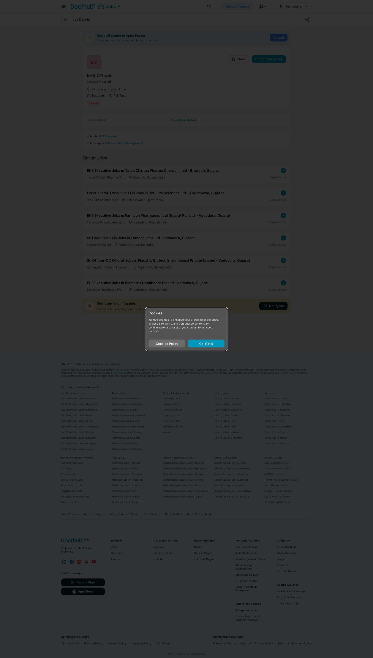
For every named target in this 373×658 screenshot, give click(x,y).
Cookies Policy (167, 343)
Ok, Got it (206, 343)
